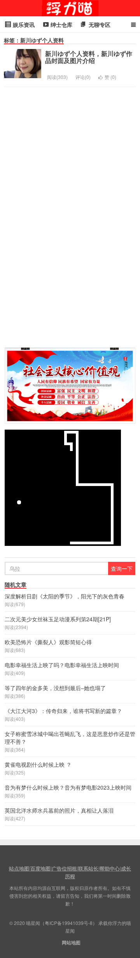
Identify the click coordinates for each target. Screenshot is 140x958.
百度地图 (40, 868)
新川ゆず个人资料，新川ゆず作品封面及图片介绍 (88, 57)
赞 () (110, 76)
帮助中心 (110, 868)
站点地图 (19, 868)
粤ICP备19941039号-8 (69, 923)
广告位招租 (64, 868)
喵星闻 (70, 8)
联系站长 (88, 868)
